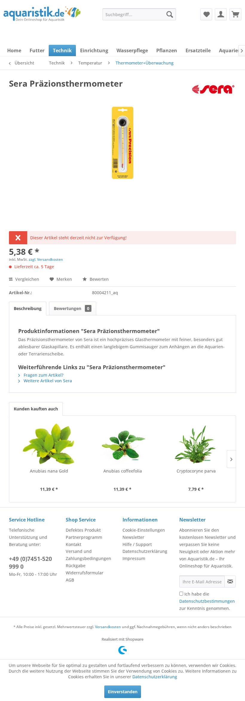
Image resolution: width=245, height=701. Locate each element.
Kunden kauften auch (36, 409)
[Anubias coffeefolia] (122, 444)
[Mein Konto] (221, 14)
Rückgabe (75, 565)
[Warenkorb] (235, 14)
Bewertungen (71, 308)
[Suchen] (169, 14)
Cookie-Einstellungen (143, 530)
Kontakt (73, 544)
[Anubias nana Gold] (49, 444)
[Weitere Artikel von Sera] (213, 89)
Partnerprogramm (84, 537)
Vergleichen (26, 279)
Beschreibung (28, 308)
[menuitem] (139, 14)
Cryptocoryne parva (196, 471)
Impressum (133, 558)
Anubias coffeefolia (122, 471)
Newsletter (133, 537)
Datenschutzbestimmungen (207, 601)
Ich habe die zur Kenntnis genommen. (207, 601)
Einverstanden (122, 691)
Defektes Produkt (83, 530)
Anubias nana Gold (49, 471)
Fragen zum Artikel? (42, 375)
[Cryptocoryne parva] (196, 444)
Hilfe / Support (137, 544)
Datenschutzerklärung (144, 551)
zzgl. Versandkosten (46, 259)
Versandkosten (108, 626)
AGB (70, 580)
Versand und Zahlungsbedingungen (88, 554)
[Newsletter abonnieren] (230, 582)
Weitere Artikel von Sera (47, 381)
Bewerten (98, 279)
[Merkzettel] (206, 14)
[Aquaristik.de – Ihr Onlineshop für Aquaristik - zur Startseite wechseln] (42, 18)
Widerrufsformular (84, 573)
